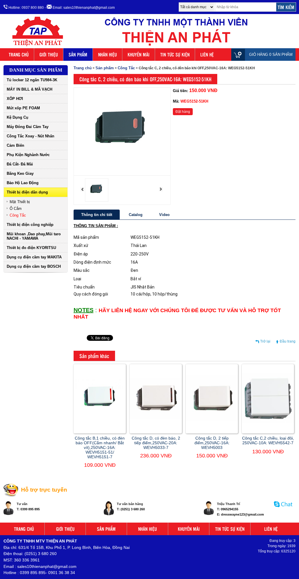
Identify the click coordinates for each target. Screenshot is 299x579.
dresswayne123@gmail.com (242, 514)
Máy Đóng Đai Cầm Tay (27, 127)
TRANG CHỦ (19, 54)
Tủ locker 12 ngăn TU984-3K (32, 80)
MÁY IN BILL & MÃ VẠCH (29, 89)
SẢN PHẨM (78, 54)
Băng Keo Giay (20, 173)
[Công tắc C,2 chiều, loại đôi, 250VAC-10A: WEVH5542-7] (268, 422)
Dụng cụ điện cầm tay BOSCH (34, 266)
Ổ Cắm (16, 208)
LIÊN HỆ (207, 54)
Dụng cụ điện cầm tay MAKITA (34, 257)
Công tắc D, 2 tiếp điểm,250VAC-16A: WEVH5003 (212, 443)
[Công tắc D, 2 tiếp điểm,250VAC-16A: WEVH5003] (212, 420)
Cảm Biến (15, 145)
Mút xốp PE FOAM (23, 108)
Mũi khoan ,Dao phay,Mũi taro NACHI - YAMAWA (34, 236)
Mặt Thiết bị (20, 202)
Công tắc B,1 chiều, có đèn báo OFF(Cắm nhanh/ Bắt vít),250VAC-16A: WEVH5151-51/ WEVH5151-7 (100, 447)
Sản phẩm (104, 68)
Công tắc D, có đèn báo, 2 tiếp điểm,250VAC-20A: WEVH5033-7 (156, 443)
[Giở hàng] (239, 54)
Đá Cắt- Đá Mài (20, 164)
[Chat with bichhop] (283, 510)
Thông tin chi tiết (96, 214)
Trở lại (265, 341)
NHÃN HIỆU (107, 54)
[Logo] (149, 46)
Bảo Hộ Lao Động (23, 183)
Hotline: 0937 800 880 (26, 8)
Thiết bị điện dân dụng (27, 192)
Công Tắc (18, 215)
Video (164, 214)
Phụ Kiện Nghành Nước (28, 155)
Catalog (135, 214)
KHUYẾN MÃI (139, 54)
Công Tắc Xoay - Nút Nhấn (30, 136)
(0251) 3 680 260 (133, 509)
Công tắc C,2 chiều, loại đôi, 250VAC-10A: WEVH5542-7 (268, 440)
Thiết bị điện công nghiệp (30, 224)
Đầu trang (287, 341)
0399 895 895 (30, 509)
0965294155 (229, 509)
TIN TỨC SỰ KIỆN (175, 54)
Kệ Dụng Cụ (17, 117)
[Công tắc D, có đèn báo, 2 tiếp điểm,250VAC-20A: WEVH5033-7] (156, 417)
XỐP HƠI (15, 98)
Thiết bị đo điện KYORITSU (31, 248)
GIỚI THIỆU (48, 54)
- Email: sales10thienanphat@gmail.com (80, 8)
